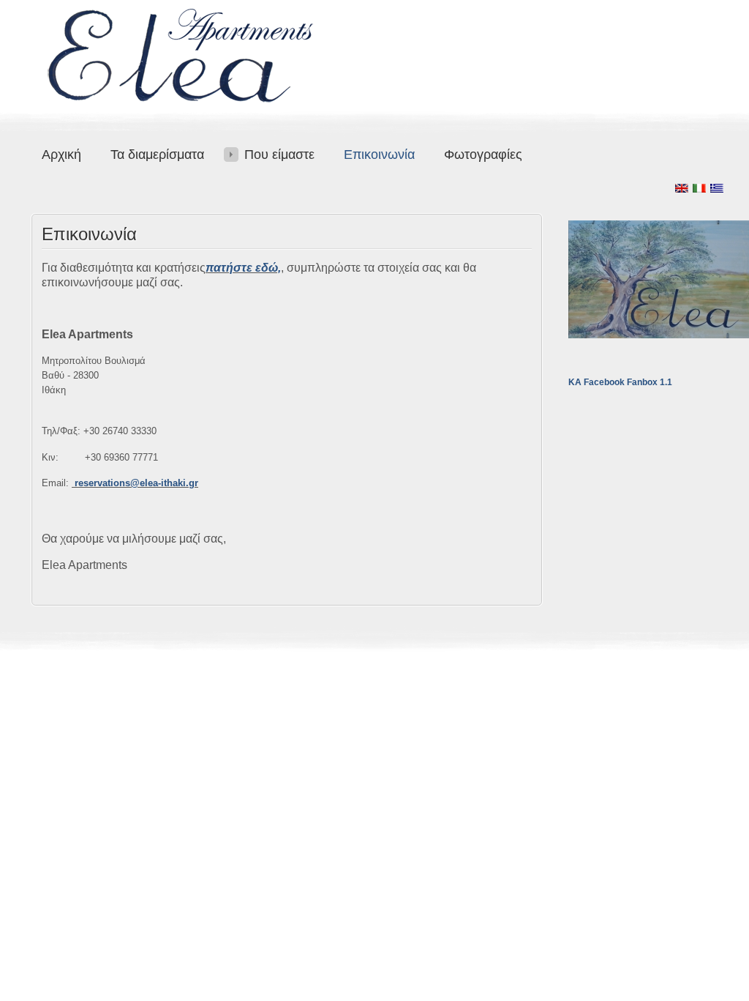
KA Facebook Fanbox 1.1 (620, 382)
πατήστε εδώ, (243, 267)
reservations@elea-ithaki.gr (136, 482)
